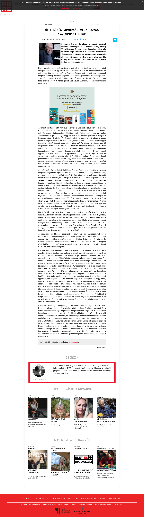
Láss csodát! (33, 419)
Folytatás (66, 8)
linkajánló (35, 498)
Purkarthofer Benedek (58, 397)
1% (28, 498)
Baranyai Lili (101, 397)
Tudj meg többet (77, 8)
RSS (24, 498)
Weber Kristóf (49, 24)
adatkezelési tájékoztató (111, 498)
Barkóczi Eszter (33, 448)
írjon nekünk (47, 498)
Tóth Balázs (111, 448)
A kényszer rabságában (106, 470)
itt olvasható (73, 342)
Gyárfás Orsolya (33, 397)
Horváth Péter (101, 448)
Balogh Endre (78, 397)
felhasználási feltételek (89, 498)
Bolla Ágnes (55, 448)
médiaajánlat (60, 498)
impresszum (72, 498)
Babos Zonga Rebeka (80, 448)
